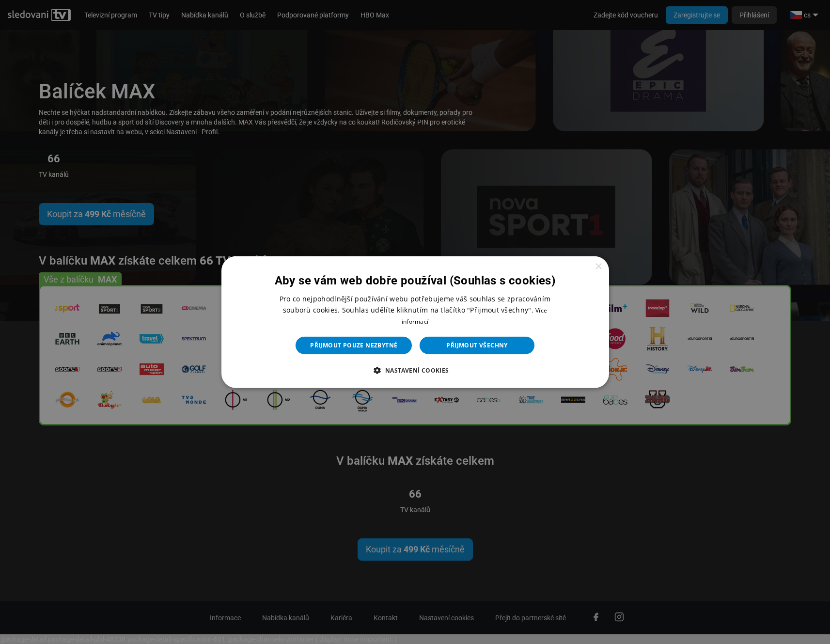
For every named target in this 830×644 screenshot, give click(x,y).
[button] (415, 370)
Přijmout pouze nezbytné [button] (353, 345)
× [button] (598, 266)
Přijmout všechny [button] (476, 345)
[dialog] (415, 322)
